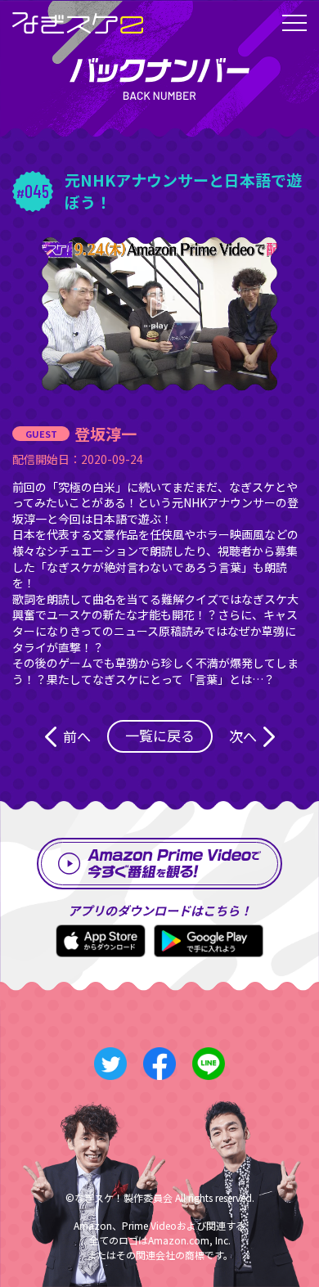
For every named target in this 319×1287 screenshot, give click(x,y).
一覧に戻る (160, 735)
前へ (77, 736)
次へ (243, 736)
